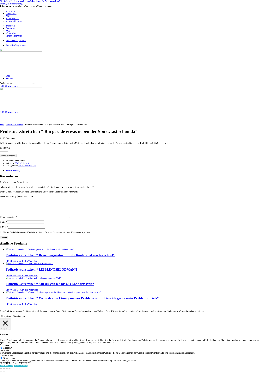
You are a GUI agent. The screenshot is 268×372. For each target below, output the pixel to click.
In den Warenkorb (8, 156)
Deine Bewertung (8, 196)
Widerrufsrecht (12, 18)
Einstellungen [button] (19, 316)
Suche (2, 83)
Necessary (7, 348)
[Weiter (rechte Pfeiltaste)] (4, 371)
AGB (8, 16)
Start (2, 124)
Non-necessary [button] (6, 355)
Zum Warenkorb (6, 366)
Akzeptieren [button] (6, 316)
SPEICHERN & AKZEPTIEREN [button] (15, 363)
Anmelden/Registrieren (16, 40)
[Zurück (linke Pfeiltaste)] (1, 371)
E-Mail (4, 227)
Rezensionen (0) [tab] (13, 170)
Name (3, 222)
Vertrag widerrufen (14, 21)
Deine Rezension (8, 217)
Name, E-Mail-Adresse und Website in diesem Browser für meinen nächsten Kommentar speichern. (47, 232)
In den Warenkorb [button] (30, 261)
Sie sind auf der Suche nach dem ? (31, 1)
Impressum (10, 11)
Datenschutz (11, 13)
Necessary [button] (4, 345)
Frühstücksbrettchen (14, 124)
